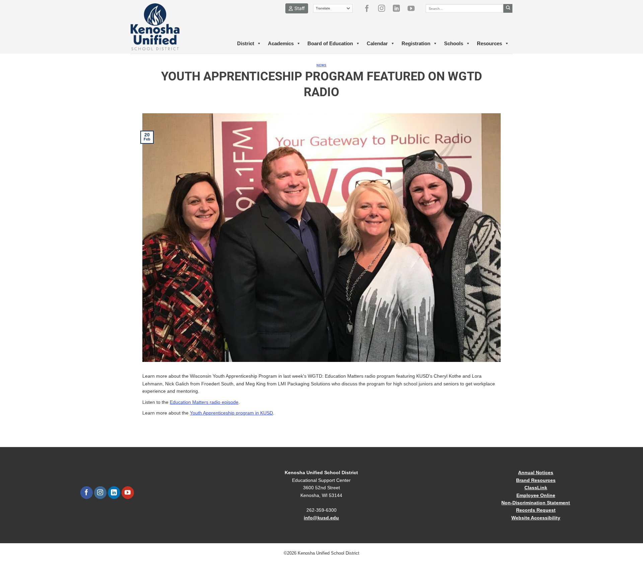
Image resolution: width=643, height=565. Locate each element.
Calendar (377, 43)
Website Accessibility (535, 517)
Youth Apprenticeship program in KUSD (231, 413)
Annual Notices (535, 472)
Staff (299, 8)
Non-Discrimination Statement (535, 502)
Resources (489, 43)
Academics (281, 43)
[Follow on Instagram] (384, 8)
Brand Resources (536, 480)
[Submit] (507, 8)
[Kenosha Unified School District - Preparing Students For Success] (161, 27)
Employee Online (535, 495)
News (321, 65)
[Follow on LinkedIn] (399, 8)
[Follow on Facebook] (369, 8)
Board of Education (330, 43)
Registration (416, 43)
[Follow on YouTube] (414, 8)
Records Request (536, 510)
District (245, 43)
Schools (453, 43)
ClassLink (535, 487)
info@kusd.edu (321, 517)
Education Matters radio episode (204, 402)
